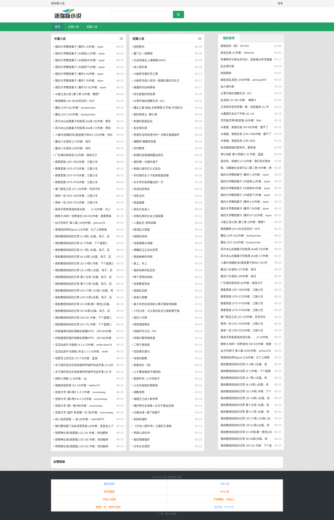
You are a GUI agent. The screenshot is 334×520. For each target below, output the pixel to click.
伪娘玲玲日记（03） (146, 331)
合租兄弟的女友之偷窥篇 (148, 216)
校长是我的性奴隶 (144, 94)
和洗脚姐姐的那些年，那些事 (238, 147)
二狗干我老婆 (142, 344)
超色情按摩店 (142, 324)
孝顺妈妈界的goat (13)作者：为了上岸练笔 (81, 229)
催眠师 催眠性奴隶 (145, 141)
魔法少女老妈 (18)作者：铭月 (73, 148)
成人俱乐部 (140, 67)
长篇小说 (73, 26)
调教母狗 (139, 392)
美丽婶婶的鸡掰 (143, 256)
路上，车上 (140, 263)
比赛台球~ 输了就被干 (147, 412)
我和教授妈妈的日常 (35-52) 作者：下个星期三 (83, 317)
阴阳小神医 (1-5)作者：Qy (71, 378)
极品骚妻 (139, 202)
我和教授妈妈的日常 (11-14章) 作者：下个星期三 (84, 263)
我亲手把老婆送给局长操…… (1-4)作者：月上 (83, 209)
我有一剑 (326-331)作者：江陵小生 (76, 202)
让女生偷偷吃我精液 (146, 385)
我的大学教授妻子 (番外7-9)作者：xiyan (79, 80)
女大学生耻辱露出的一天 (148, 182)
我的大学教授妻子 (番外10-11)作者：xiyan (80, 87)
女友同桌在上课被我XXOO (150, 60)
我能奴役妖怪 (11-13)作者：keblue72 (77, 385)
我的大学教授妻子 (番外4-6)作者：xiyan (79, 73)
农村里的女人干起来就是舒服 (151, 175)
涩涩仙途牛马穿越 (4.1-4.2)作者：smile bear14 (83, 344)
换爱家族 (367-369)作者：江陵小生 (76, 161)
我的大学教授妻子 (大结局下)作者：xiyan (80, 67)
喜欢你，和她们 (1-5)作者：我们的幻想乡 (246, 161)
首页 (57, 26)
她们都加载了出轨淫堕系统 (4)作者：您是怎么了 (84, 425)
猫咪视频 (109, 483)
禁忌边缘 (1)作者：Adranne (237, 52)
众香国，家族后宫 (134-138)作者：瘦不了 (246, 133)
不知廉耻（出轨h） (224, 499)
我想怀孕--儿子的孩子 (147, 378)
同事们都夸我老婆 (144, 337)
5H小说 (224, 491)
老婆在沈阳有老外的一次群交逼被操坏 (157, 134)
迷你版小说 (174, 477)
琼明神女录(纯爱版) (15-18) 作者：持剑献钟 (81, 439)
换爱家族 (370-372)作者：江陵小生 (76, 168)
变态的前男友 (142, 188)
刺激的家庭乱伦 (143, 121)
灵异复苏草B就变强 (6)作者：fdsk (241, 120)
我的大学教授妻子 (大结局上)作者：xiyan (80, 53)
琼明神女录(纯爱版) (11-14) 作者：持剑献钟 (81, 432)
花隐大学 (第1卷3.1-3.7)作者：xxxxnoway (80, 392)
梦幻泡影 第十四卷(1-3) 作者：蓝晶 (242, 154)
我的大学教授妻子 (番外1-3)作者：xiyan (79, 46)
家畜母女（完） (143, 365)
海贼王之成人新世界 (146, 398)
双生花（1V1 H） (224, 507)
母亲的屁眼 (140, 358)
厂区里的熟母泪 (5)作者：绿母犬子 (76, 155)
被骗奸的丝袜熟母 (144, 87)
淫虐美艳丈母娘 (143, 243)
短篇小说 (92, 26)
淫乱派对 (139, 195)
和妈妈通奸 (140, 419)
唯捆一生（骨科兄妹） (109, 507)
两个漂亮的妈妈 (143, 276)
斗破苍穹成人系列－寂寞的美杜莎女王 (157, 80)
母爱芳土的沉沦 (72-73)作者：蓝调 (76, 358)
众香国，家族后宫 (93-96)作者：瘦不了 (244, 127)
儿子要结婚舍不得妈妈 (147, 371)
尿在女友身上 (142, 209)
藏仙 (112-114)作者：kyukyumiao (75, 114)
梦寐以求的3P (142, 432)
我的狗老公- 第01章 (145, 114)
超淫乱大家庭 (142, 229)
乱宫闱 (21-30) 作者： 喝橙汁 (238, 100)
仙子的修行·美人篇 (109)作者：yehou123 (80, 222)
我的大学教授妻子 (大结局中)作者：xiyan (80, 60)
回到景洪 (139, 46)
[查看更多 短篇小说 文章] (199, 38)
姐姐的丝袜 (140, 236)
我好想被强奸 (142, 439)
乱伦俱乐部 (140, 127)
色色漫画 (109, 491)
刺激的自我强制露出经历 (148, 155)
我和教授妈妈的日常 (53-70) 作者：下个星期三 (83, 324)
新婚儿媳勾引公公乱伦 (147, 168)
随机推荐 (229, 38)
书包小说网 (109, 499)
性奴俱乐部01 (142, 351)
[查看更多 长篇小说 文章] (121, 38)
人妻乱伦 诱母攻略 (145, 222)
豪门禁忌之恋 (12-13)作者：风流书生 (77, 188)
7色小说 (224, 483)
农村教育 (139, 148)
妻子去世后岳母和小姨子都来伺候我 (155, 304)
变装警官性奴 (142, 283)
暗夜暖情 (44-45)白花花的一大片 (75, 100)
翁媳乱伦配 (140, 290)
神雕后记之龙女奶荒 (146, 249)
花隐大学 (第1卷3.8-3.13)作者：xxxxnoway (81, 398)
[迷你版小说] (71, 15)
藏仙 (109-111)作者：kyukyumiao (75, 107)
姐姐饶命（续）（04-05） (236, 45)
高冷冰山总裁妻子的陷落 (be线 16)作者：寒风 (83, 121)
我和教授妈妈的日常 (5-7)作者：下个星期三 (81, 243)
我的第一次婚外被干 (146, 161)
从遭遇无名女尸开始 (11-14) (237, 113)
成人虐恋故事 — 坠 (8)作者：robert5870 (79, 419)
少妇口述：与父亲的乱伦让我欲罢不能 (157, 310)
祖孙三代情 (140, 317)
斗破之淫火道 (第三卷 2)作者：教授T (77, 94)
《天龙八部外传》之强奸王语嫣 (152, 425)
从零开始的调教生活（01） (150, 100)
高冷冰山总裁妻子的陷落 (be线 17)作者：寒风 (83, 127)
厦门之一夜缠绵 (143, 53)
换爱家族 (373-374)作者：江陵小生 (76, 175)
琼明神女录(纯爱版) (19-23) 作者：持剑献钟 (81, 446)
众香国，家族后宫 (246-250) (238, 140)
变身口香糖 (140, 297)
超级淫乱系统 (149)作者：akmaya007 (244, 79)
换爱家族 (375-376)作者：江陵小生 (76, 182)
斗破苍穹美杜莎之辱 (146, 73)
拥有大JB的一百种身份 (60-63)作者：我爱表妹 (83, 216)
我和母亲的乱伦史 (144, 270)
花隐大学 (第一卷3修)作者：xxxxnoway (78, 405)
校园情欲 (226, 73)
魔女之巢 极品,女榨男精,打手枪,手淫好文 (158, 107)
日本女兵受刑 (142, 446)
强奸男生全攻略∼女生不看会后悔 (154, 405)
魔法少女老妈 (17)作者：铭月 (73, 141)
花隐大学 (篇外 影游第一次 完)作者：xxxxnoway (84, 412)
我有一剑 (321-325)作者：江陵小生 (76, 195)
